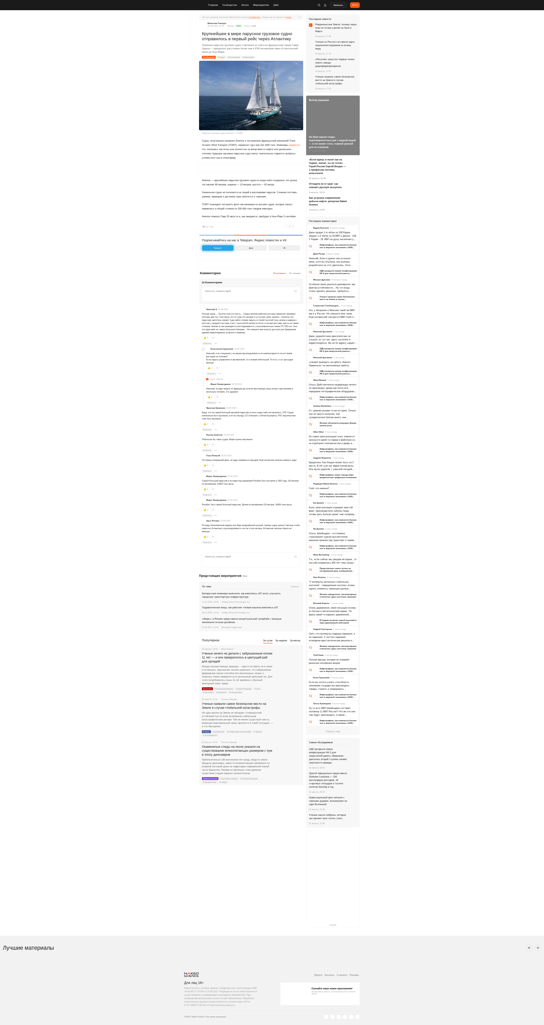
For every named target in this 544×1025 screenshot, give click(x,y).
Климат (206, 732)
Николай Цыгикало (322, 331)
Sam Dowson (319, 577)
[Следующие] (537, 947)
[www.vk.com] (332, 1017)
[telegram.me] (351, 1017)
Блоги (245, 5)
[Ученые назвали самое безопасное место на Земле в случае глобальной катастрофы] (288, 714)
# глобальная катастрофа (239, 732)
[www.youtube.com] (338, 1017)
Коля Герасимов (321, 677)
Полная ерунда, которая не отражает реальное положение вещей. (329, 661)
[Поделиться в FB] (190, 24)
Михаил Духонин (321, 280)
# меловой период (228, 778)
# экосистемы (235, 692)
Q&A (276, 5)
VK (284, 248)
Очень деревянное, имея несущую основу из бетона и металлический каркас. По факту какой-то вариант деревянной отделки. (332, 611)
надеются (294, 145)
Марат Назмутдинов (221, 384)
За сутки (268, 640)
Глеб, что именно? (319, 488)
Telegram (218, 248)
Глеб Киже (318, 655)
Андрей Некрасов (322, 458)
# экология (221, 692)
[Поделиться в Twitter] (190, 31)
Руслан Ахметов (214, 435)
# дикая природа (243, 689)
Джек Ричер (319, 254)
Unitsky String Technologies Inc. (236, 602)
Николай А (211, 309)
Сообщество (229, 5)
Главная (213, 5)
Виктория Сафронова (232, 627)
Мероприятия (261, 5)
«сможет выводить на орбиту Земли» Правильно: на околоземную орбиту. (330, 364)
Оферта (318, 975)
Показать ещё (333, 731)
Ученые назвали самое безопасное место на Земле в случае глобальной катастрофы (234, 705)
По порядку (295, 273)
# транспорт (248, 57)
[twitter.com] (326, 1017)
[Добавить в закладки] (190, 17)
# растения (208, 692)
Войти (355, 5)
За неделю (281, 640)
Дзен (251, 248)
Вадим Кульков (321, 228)
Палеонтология (210, 778)
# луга (257, 689)
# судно (221, 57)
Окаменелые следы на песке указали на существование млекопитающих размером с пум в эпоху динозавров (237, 750)
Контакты (329, 975)
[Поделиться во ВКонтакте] (190, 45)
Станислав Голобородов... (326, 305)
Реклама (354, 975)
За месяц (295, 640)
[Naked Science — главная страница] (195, 5)
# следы (223, 782)
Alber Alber (318, 432)
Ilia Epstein (318, 503)
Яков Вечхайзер (321, 555)
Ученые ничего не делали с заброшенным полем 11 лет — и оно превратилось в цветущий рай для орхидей (237, 657)
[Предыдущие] (529, 947)
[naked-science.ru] (357, 1017)
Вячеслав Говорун (217, 23)
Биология (207, 689)
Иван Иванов (319, 380)
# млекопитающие (249, 778)
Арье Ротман (212, 521)
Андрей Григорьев (322, 629)
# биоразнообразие (224, 689)
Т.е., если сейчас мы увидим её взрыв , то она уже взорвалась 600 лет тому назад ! (332, 561)
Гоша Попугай (213, 455)
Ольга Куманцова (322, 703)
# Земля (258, 732)
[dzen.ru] (345, 1017)
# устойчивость (210, 735)
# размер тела (209, 782)
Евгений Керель (321, 603)
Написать (338, 5)
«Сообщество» (254, 17)
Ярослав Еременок (215, 408)
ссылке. (288, 17)
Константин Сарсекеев (222, 349)
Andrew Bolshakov (322, 406)
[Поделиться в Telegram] (190, 38)
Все (245, 576)
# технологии (234, 57)
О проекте (342, 975)
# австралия (218, 732)
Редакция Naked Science (325, 484)
